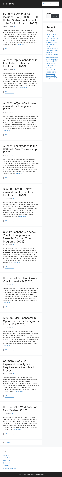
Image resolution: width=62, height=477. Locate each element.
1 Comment (8, 136)
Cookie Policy (7, 463)
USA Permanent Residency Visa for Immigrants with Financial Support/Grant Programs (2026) (19, 236)
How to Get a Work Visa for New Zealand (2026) (20, 408)
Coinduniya (8, 4)
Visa (56, 3)
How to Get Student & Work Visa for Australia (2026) (20, 279)
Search (48, 13)
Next (9, 442)
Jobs (51, 3)
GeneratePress (39, 474)
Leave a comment (9, 50)
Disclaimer (6, 465)
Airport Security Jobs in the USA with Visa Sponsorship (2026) (20, 149)
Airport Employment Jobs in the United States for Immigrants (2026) (20, 63)
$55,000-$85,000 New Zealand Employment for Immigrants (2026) (18, 192)
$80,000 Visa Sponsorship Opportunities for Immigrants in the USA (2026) (21, 321)
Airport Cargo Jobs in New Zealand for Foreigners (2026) (19, 106)
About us (6, 455)
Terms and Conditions (9, 468)
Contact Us (6, 458)
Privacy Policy (7, 460)
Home (45, 3)
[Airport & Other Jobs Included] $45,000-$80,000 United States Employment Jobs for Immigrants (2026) (20, 18)
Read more (21, 44)
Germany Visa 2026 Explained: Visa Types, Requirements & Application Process (20, 365)
